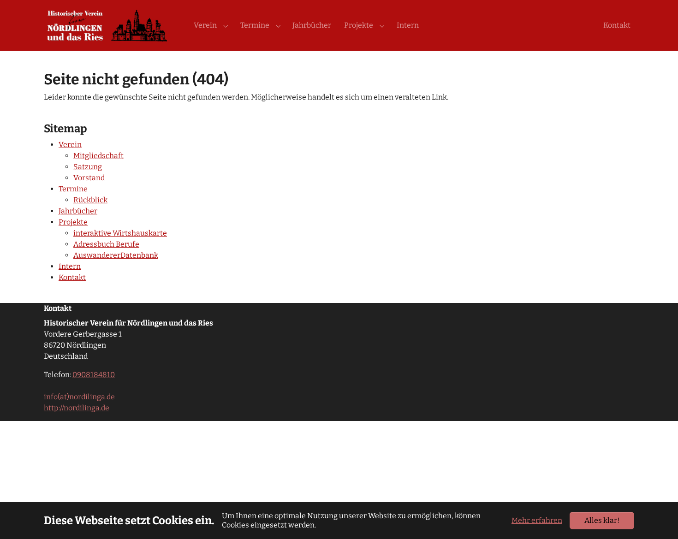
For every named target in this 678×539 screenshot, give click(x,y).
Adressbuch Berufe (106, 244)
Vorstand (89, 177)
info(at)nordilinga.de (79, 396)
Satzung (87, 166)
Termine (73, 188)
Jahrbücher (78, 211)
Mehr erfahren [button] (536, 520)
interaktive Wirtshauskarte (120, 233)
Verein (70, 144)
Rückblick (90, 199)
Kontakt (72, 277)
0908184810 (93, 374)
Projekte (73, 222)
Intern (70, 266)
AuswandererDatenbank (115, 255)
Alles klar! (601, 520)
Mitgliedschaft (98, 155)
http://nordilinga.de (76, 407)
